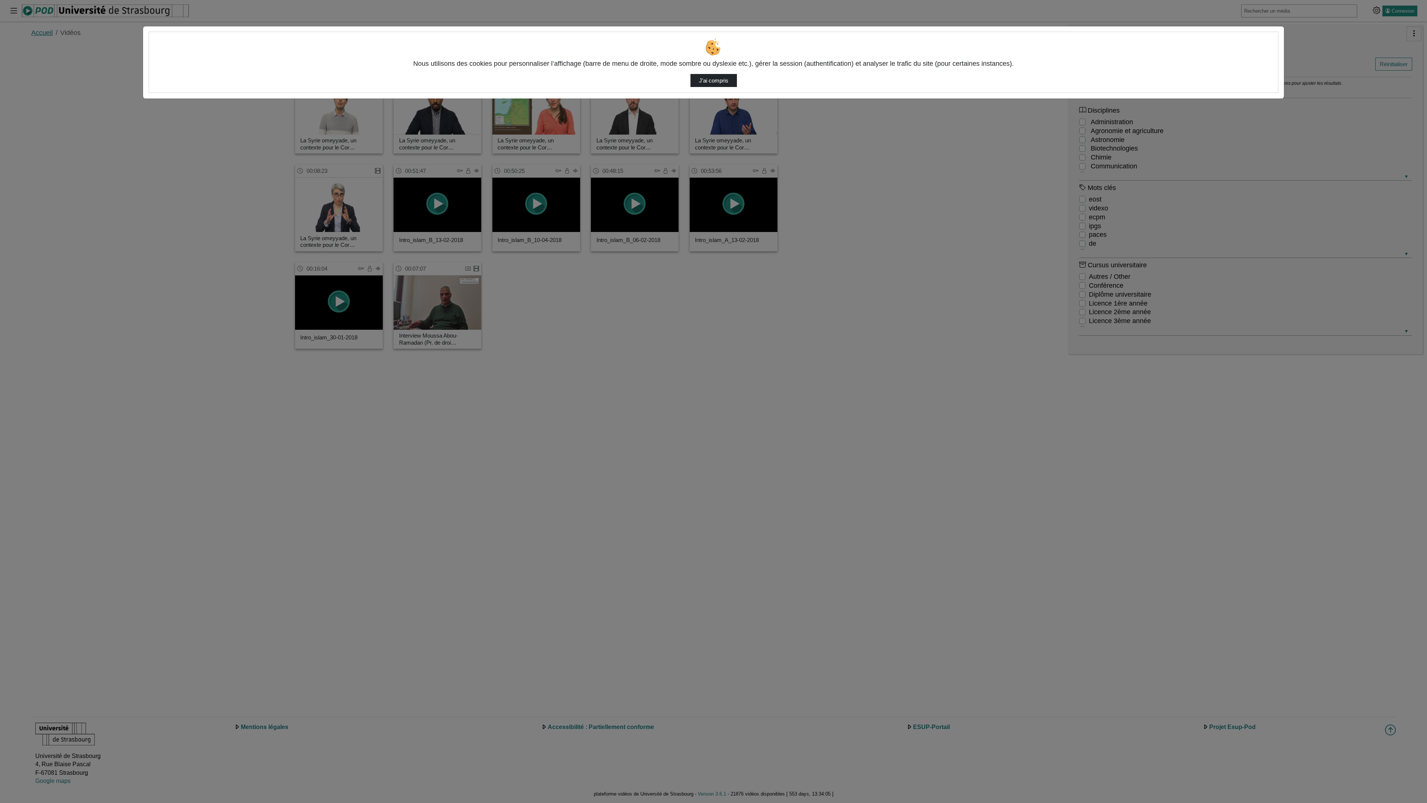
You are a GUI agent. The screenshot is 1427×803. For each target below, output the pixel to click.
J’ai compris (713, 81)
